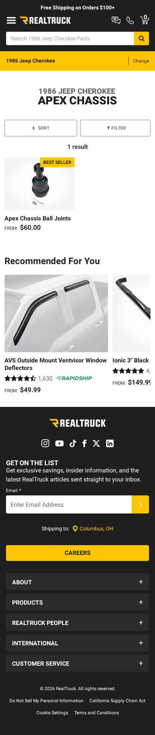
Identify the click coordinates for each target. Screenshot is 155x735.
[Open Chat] (116, 20)
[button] (77, 581)
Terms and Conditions (96, 712)
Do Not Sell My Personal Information (46, 700)
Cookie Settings (52, 712)
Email (13, 490)
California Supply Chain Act (118, 700)
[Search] (141, 38)
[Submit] (140, 504)
